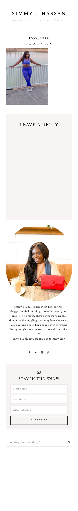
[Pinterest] (48, 352)
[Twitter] (35, 352)
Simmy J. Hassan (39, 13)
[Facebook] (29, 352)
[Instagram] (42, 352)
